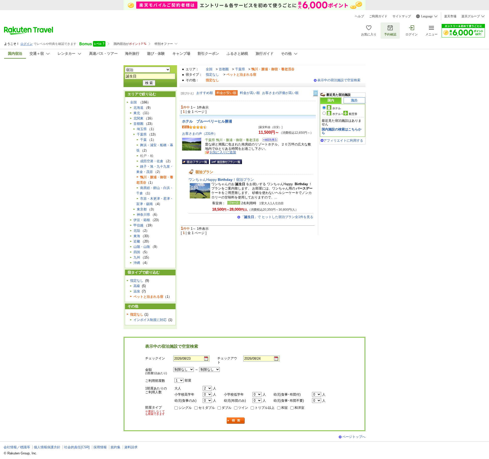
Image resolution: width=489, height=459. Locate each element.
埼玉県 (142, 129)
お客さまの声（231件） (199, 134)
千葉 (143, 140)
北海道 (138, 108)
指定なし (212, 74)
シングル (185, 408)
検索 (236, 420)
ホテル (336, 108)
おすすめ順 (204, 93)
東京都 (142, 209)
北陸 (136, 231)
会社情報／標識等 (17, 447)
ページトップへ (353, 437)
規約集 (115, 447)
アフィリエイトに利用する (343, 140)
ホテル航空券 (344, 113)
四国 (136, 252)
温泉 (136, 291)
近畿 (136, 241)
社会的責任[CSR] (77, 447)
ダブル (227, 408)
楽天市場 (450, 16)
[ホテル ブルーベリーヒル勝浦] (268, 140)
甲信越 (138, 225)
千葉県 (240, 69)
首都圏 (224, 69)
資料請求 (131, 447)
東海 (136, 236)
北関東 (138, 118)
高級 (136, 286)
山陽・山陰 (141, 247)
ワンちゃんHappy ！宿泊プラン (221, 180)
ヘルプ (359, 16)
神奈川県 (143, 215)
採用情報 (100, 447)
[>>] (315, 93)
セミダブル (206, 408)
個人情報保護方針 (47, 447)
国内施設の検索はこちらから (341, 131)
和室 (284, 408)
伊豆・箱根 (141, 220)
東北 (136, 113)
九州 (136, 257)
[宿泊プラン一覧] (195, 161)
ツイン (243, 408)
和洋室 (299, 408)
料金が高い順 (250, 93)
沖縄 (136, 263)
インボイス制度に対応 (150, 320)
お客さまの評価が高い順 (280, 93)
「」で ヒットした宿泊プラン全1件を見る (277, 217)
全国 (209, 69)
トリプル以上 (265, 408)
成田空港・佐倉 (151, 161)
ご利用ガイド (378, 16)
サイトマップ (401, 16)
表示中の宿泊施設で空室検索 (338, 80)
